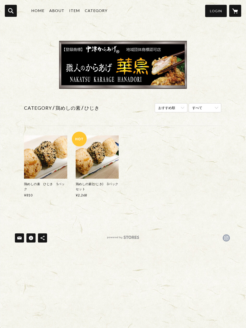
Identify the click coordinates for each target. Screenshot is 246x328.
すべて (197, 108)
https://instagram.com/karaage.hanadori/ (226, 238)
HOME (37, 10)
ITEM (74, 10)
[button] (216, 11)
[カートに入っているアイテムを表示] (235, 11)
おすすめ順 (166, 108)
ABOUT (56, 10)
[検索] (11, 11)
